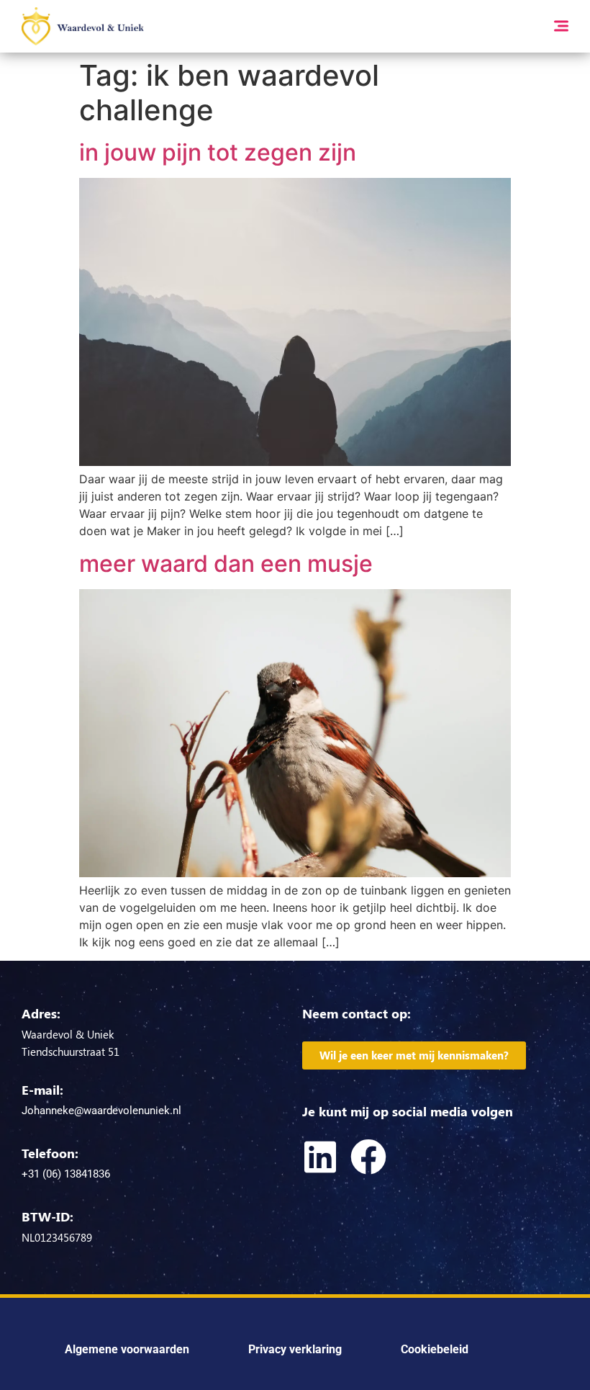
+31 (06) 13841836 (66, 1173)
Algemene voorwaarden (127, 1349)
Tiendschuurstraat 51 (70, 1051)
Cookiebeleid (434, 1349)
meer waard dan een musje (226, 564)
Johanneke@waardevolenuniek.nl (101, 1110)
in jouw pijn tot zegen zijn (217, 152)
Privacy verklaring (295, 1349)
